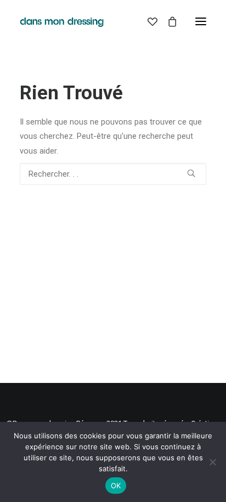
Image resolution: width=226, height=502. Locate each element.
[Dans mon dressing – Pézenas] (62, 21)
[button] (201, 21)
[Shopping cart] (167, 21)
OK (116, 485)
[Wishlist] (147, 21)
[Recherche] (113, 174)
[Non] (212, 461)
